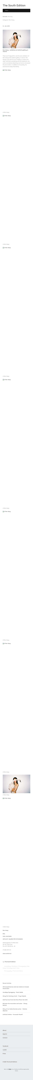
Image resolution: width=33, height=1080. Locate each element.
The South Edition (14, 5)
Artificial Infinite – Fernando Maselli (13, 1014)
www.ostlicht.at (7, 953)
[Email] (16, 1075)
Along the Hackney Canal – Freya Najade (14, 996)
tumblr (5, 1050)
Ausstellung (7, 966)
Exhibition (14, 966)
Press (4, 1053)
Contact (5, 1037)
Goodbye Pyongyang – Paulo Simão (13, 992)
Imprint (5, 1034)
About (4, 1030)
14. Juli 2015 (6, 26)
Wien (18, 968)
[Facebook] (17, 1075)
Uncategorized (11, 968)
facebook (5, 1046)
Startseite (5, 16)
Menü (6, 10)
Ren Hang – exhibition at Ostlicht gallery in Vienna (15, 50)
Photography (22, 966)
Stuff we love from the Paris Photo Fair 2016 (15, 999)
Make (10, 1069)
